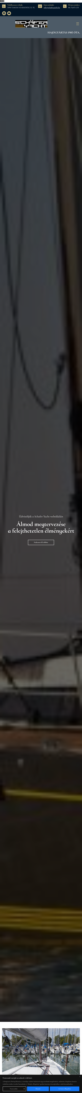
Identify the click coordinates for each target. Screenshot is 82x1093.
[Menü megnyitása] (77, 24)
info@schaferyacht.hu (52, 7)
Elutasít (38, 1089)
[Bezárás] (79, 1076)
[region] (41, 1084)
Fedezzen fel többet (41, 542)
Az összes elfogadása (64, 1089)
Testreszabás (14, 1089)
